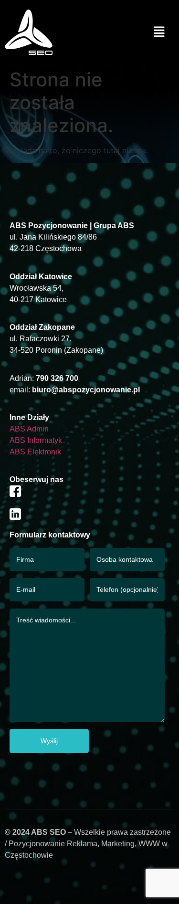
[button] (158, 32)
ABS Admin (29, 429)
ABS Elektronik (35, 452)
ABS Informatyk (36, 440)
